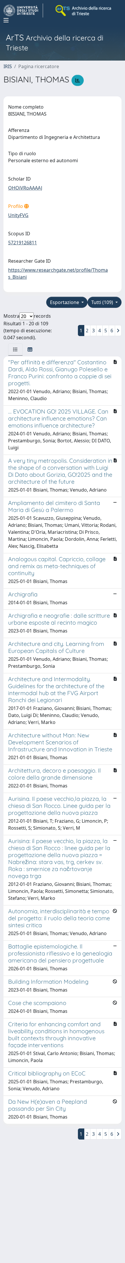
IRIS (7, 66)
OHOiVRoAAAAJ (25, 188)
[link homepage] (23, 10)
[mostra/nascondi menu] (6, 20)
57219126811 (22, 242)
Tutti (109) (102, 302)
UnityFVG (18, 215)
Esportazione (65, 302)
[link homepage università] (84, 10)
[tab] (15, 349)
